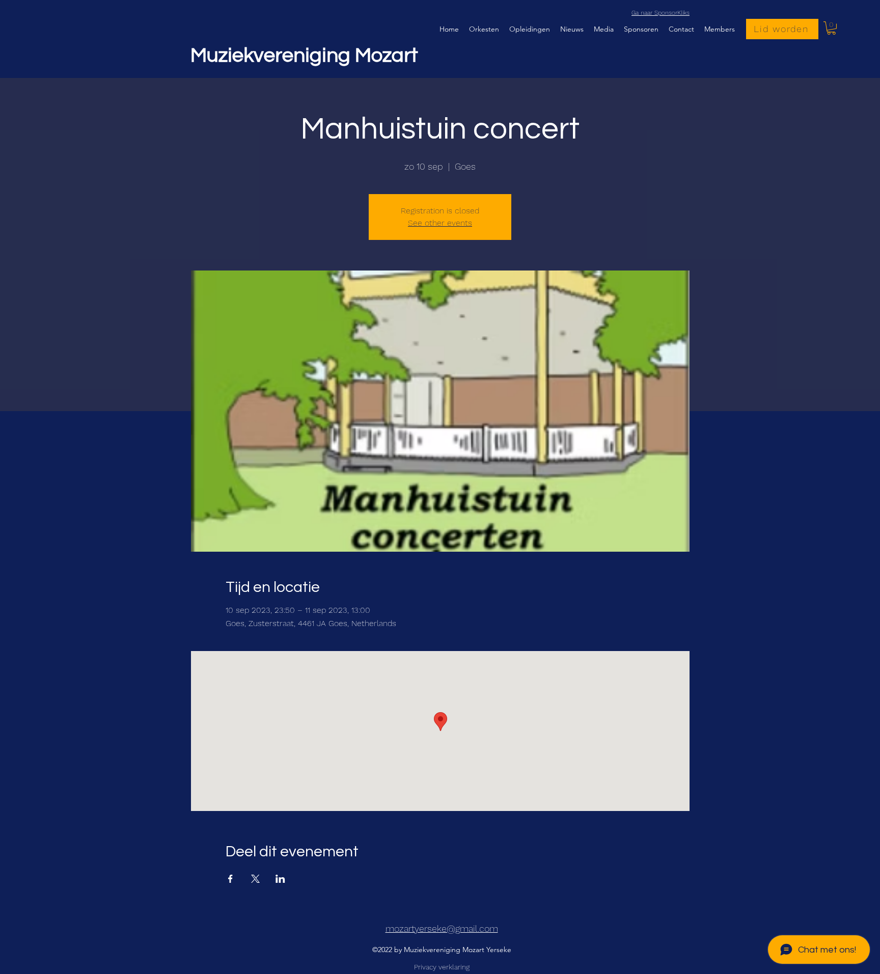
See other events (440, 223)
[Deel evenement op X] (255, 879)
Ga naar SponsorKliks (660, 12)
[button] (831, 28)
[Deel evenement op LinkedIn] (280, 879)
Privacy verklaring (442, 967)
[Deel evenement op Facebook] (230, 879)
